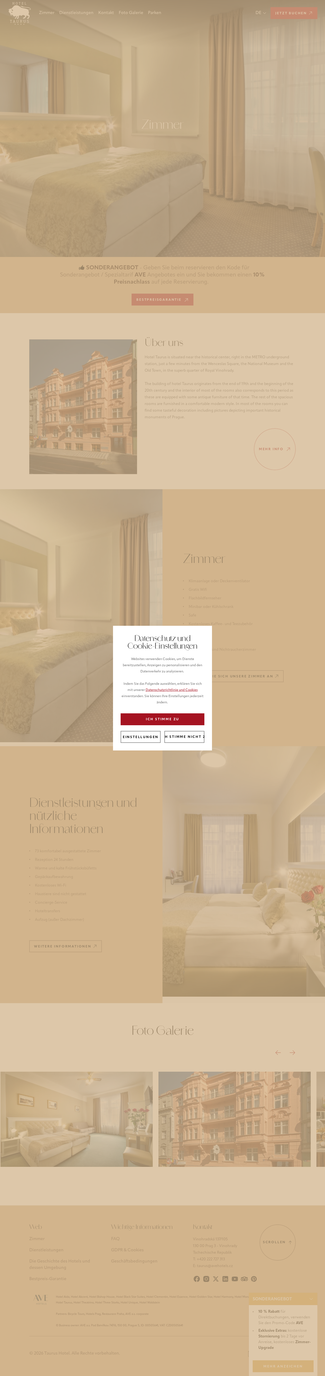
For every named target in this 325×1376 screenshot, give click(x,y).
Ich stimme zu (162, 719)
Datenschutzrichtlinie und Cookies (172, 690)
